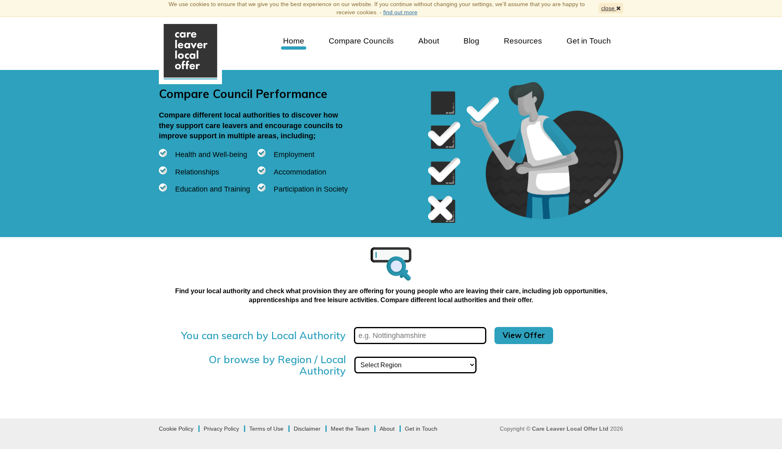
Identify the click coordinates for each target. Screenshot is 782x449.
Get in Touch (589, 41)
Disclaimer (307, 428)
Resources (523, 41)
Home (293, 41)
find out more (400, 12)
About (428, 41)
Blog (471, 41)
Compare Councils (361, 41)
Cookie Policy (176, 428)
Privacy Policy (221, 428)
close (608, 8)
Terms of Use (266, 428)
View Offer (524, 335)
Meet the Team (350, 428)
